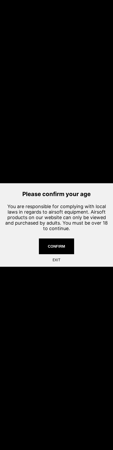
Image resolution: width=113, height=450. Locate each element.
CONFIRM (56, 246)
